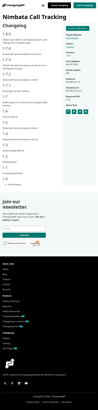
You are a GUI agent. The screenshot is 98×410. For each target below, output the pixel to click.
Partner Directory (11, 301)
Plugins (6, 338)
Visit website (72, 38)
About (5, 269)
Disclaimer (67, 402)
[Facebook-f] (12, 383)
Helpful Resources (11, 311)
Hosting (6, 343)
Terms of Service (50, 402)
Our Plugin (10, 348)
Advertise (7, 306)
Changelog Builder (13, 316)
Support (6, 279)
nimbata (70, 46)
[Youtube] (26, 383)
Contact (6, 284)
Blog (5, 274)
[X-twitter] (5, 383)
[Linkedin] (19, 383)
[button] (43, 5)
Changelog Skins (12, 326)
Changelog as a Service (15, 321)
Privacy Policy (32, 402)
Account (6, 289)
